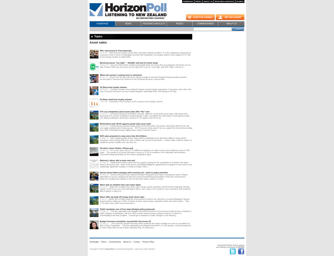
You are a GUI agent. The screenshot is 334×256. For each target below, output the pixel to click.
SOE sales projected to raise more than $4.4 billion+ (123, 136)
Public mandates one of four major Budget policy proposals (127, 209)
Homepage (188, 1)
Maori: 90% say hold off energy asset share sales (122, 197)
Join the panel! (200, 17)
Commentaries (205, 23)
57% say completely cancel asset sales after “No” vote (124, 112)
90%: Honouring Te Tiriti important (116, 51)
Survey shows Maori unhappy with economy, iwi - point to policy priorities (134, 173)
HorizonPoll (109, 249)
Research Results (154, 23)
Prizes (198, 1)
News (128, 23)
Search (240, 1)
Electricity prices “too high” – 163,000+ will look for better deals (129, 63)
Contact (136, 242)
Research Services (224, 1)
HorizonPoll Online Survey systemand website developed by (230, 246)
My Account (230, 17)
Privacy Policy (148, 242)
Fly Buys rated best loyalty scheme (116, 99)
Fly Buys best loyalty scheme (113, 87)
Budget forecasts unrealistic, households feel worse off (125, 221)
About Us (208, 1)
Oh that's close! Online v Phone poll (116, 148)
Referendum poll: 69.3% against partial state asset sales (125, 124)
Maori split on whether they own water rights (120, 185)
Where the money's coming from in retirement (121, 75)
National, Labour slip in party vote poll (117, 160)
